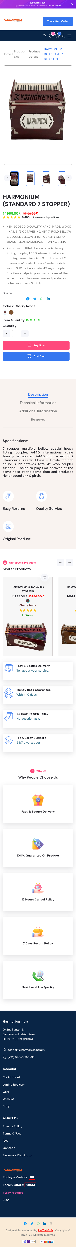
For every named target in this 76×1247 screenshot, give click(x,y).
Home (7, 54)
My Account (11, 1077)
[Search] (44, 36)
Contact (9, 1148)
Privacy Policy (12, 1126)
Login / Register (14, 1084)
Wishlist (8, 1099)
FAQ (5, 1141)
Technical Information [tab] (38, 402)
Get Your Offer (54, 5)
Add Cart (39, 356)
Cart (6, 1092)
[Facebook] (28, 299)
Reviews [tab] (38, 419)
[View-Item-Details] (11, 312)
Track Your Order (58, 21)
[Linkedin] (48, 299)
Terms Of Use (12, 1133)
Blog (6, 1200)
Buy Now (38, 345)
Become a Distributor (18, 1155)
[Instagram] (51, 1223)
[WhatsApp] (41, 299)
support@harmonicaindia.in (26, 1050)
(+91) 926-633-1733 (21, 1057)
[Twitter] (35, 299)
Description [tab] (38, 394)
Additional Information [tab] (38, 411)
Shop (6, 1106)
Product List (19, 54)
